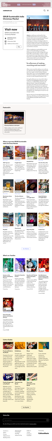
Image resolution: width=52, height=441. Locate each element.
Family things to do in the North (8, 383)
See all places (26, 248)
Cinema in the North (18, 383)
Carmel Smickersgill (7, 21)
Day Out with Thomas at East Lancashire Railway (32, 276)
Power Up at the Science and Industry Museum (8, 316)
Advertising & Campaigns (18, 431)
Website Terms (6, 435)
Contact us (5, 430)
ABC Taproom (6, 162)
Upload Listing (18, 435)
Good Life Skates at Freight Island (43, 197)
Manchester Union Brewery (7, 197)
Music (28, 351)
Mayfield (5, 229)
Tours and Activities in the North (31, 384)
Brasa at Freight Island (30, 197)
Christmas (36, 80)
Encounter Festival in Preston (20, 275)
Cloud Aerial (18, 228)
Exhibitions (18, 351)
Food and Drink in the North (8, 351)
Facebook (29, 435)
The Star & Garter (19, 196)
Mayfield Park (30, 161)
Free (19, 46)
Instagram (29, 433)
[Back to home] (7, 10)
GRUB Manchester (11, 37)
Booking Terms (6, 437)
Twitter (28, 432)
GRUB (28, 35)
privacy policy (33, 424)
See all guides (26, 407)
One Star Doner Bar (43, 162)
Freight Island (18, 162)
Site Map (17, 433)
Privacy (5, 434)
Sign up (47, 420)
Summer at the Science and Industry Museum (8, 276)
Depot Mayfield (30, 229)
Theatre (41, 351)
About (4, 432)
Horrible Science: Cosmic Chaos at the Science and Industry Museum (43, 277)
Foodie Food (41, 229)
